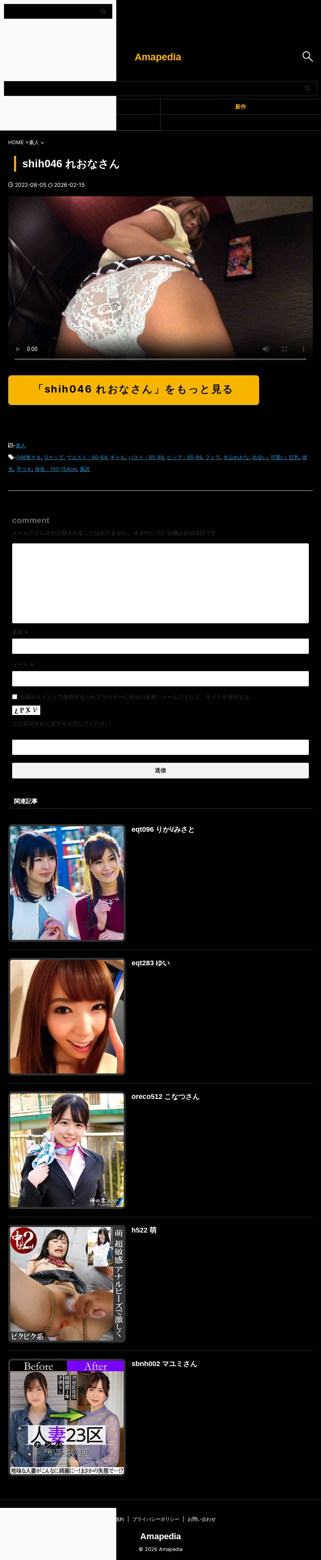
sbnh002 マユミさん (164, 1364)
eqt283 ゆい (151, 963)
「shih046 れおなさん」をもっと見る (133, 389)
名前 (20, 631)
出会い (259, 457)
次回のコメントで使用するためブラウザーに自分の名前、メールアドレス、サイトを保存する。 (137, 696)
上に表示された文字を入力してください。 (64, 723)
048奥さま (28, 457)
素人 (21, 445)
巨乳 (294, 457)
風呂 (85, 469)
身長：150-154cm (56, 469)
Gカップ (53, 457)
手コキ (24, 469)
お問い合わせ (202, 1519)
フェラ (212, 457)
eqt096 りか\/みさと (163, 829)
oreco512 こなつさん (166, 1096)
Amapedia (158, 56)
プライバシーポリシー (155, 1519)
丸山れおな (236, 457)
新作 (240, 106)
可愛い (278, 457)
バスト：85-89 (146, 457)
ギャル (117, 457)
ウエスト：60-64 (87, 457)
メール (23, 664)
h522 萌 (144, 1230)
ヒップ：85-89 (184, 457)
